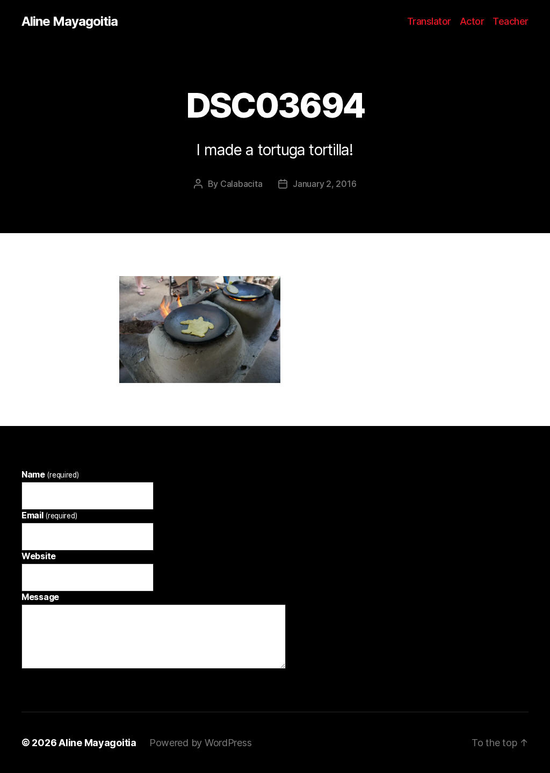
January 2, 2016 (324, 183)
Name (50, 474)
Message (40, 596)
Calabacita (241, 183)
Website (38, 556)
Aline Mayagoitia (69, 21)
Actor (472, 21)
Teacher (511, 21)
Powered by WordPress (200, 742)
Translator (429, 21)
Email (49, 515)
